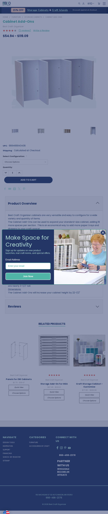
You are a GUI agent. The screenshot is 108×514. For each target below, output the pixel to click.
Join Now (28, 276)
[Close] (103, 232)
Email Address (12, 259)
